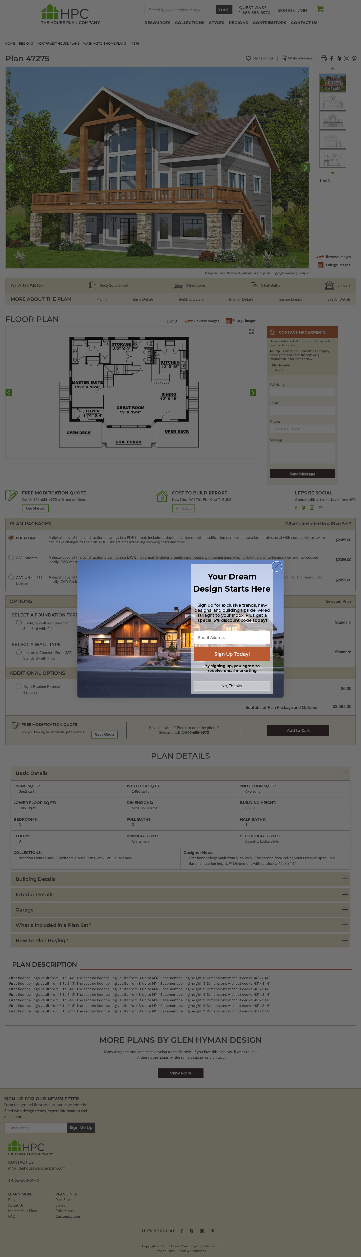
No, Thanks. (232, 686)
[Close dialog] (276, 566)
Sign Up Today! (232, 654)
